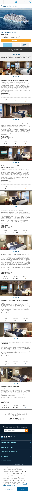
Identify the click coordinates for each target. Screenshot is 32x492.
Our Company (5, 456)
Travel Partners (6, 461)
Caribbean (3, 36)
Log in (25, 1)
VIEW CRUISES (16, 40)
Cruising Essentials (7, 447)
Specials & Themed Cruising (9, 452)
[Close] (29, 468)
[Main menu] (1, 2)
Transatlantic (22, 36)
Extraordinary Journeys (6, 37)
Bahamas (13, 37)
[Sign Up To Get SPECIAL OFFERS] (26, 430)
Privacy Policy (11, 486)
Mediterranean (9, 36)
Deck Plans (15, 45)
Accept (22, 489)
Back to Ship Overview (10, 6)
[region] (16, 478)
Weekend (17, 37)
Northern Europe (16, 36)
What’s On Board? (24, 45)
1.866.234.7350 (16, 418)
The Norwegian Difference (9, 443)
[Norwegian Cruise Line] (16, 2)
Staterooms (7, 45)
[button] (15, 49)
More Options (9, 489)
